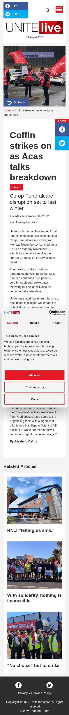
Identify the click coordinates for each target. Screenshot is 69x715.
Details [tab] (34, 322)
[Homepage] (34, 27)
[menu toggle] (59, 9)
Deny (34, 399)
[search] (47, 10)
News (16, 187)
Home (7, 110)
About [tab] (56, 322)
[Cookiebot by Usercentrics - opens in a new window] (49, 312)
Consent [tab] (12, 322)
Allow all (34, 375)
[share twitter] (62, 143)
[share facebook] (62, 129)
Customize (32, 387)
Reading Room (39, 710)
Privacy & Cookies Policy (34, 693)
